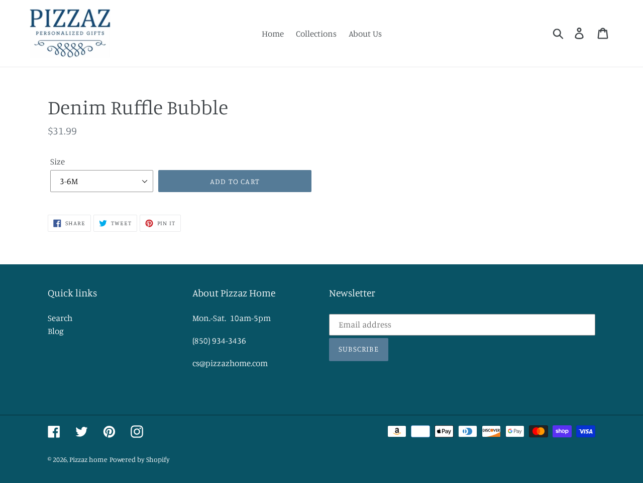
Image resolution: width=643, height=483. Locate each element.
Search (60, 317)
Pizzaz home (88, 459)
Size (57, 161)
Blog (56, 331)
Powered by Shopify (140, 459)
